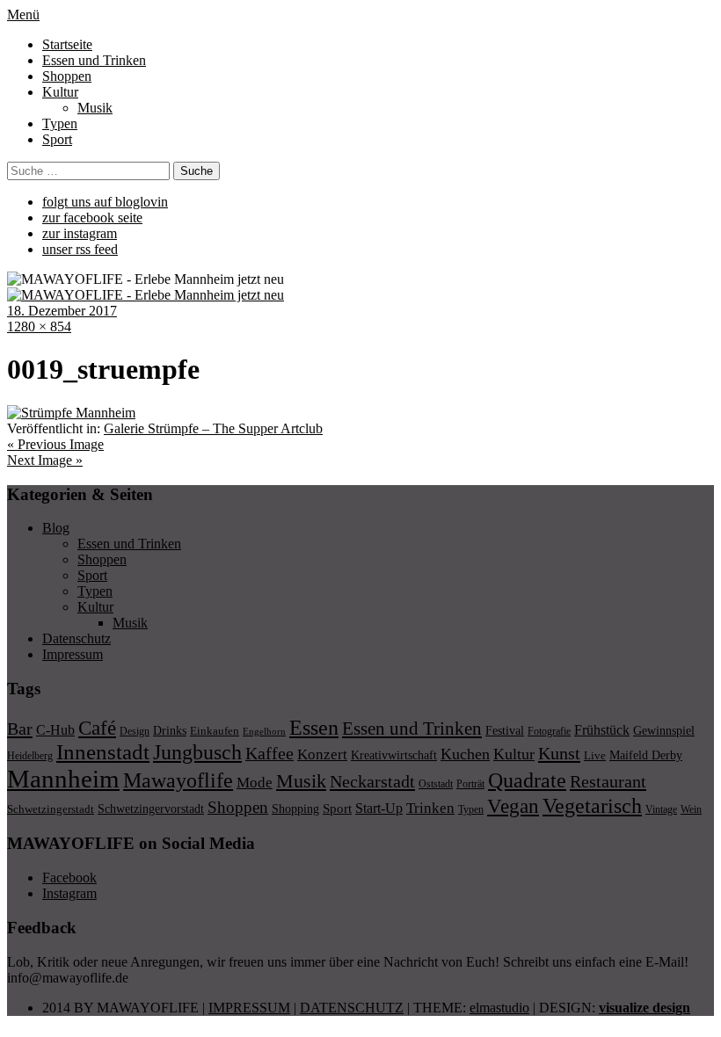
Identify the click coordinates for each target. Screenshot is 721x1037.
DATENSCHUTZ (352, 1007)
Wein (691, 809)
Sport (57, 139)
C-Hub (55, 729)
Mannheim (63, 779)
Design (134, 731)
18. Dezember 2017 (62, 310)
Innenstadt (102, 752)
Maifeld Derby (645, 755)
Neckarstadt (372, 781)
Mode (255, 782)
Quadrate (527, 780)
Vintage (661, 809)
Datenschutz (76, 638)
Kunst (559, 753)
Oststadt (436, 784)
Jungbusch (197, 752)
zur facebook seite (92, 217)
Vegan (513, 806)
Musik (95, 107)
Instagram (69, 893)
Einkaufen (214, 730)
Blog (55, 527)
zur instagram (79, 233)
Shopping (295, 808)
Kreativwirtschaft (394, 755)
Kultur (60, 91)
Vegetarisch (592, 805)
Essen (314, 727)
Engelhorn (264, 731)
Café (97, 728)
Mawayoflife (178, 780)
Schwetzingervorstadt (151, 808)
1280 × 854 (39, 326)
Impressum (72, 654)
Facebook (69, 877)
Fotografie (549, 731)
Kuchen (465, 754)
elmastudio (499, 1007)
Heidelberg (30, 756)
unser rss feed (80, 249)
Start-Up (379, 808)
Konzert (322, 754)
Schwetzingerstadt (50, 809)
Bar (20, 728)
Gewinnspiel (664, 730)
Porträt (470, 784)
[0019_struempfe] (71, 412)
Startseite (67, 44)
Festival (504, 730)
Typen (59, 123)
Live (595, 755)
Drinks (169, 730)
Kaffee (269, 753)
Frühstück (602, 729)
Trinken (430, 807)
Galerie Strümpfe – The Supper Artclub (213, 428)
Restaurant (608, 781)
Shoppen (66, 76)
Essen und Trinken (94, 60)
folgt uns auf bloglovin (105, 201)
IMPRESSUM (249, 1007)
